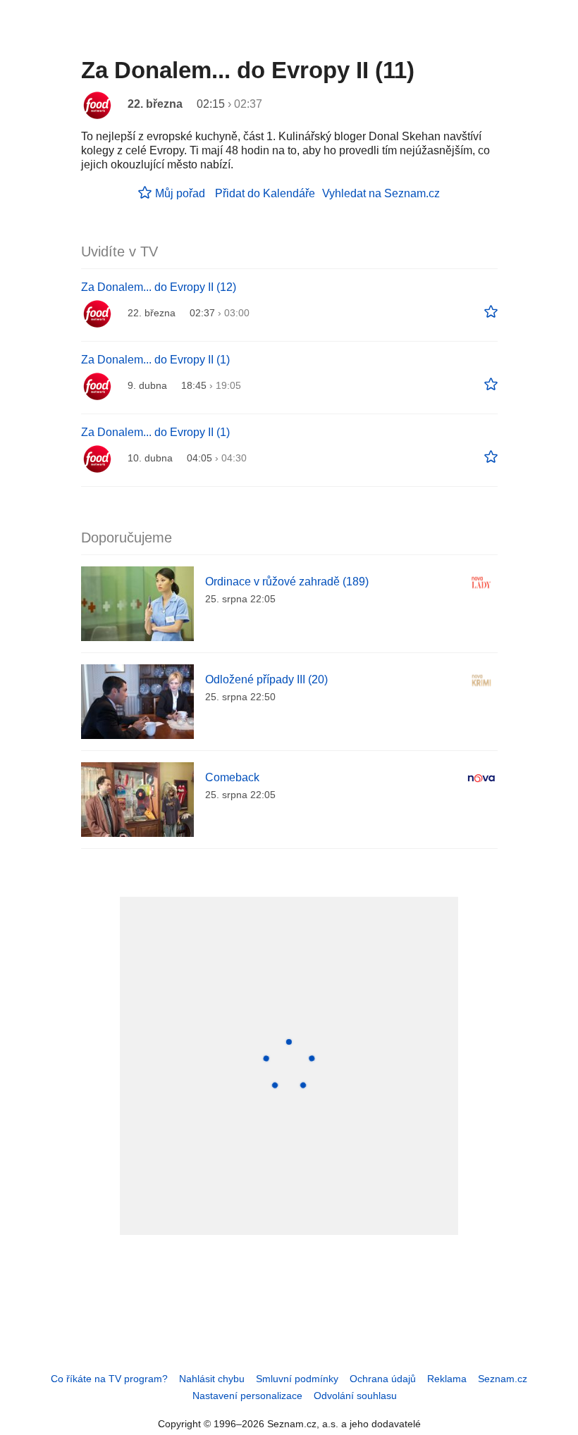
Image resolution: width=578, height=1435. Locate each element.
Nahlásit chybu (212, 1378)
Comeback (232, 777)
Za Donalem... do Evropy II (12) (158, 287)
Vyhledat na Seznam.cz (381, 193)
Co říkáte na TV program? (109, 1378)
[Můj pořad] (491, 312)
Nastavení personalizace (247, 1395)
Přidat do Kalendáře (265, 193)
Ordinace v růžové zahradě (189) (287, 582)
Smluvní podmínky (297, 1378)
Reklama (447, 1378)
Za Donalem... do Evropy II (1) (155, 360)
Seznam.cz (502, 1378)
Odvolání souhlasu (355, 1395)
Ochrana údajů (383, 1378)
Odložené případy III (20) (266, 679)
